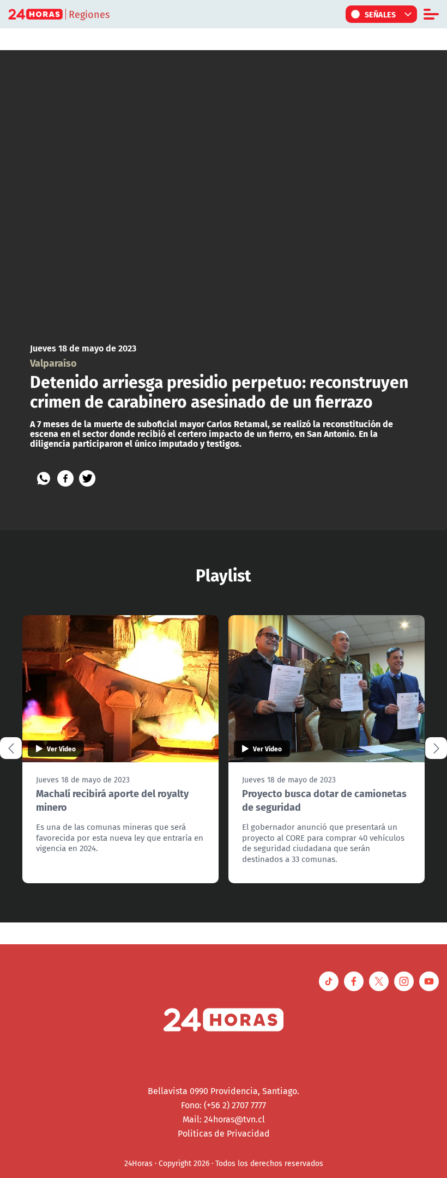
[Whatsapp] (43, 478)
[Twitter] (87, 478)
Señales (380, 14)
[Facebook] (65, 478)
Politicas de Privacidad (224, 1133)
